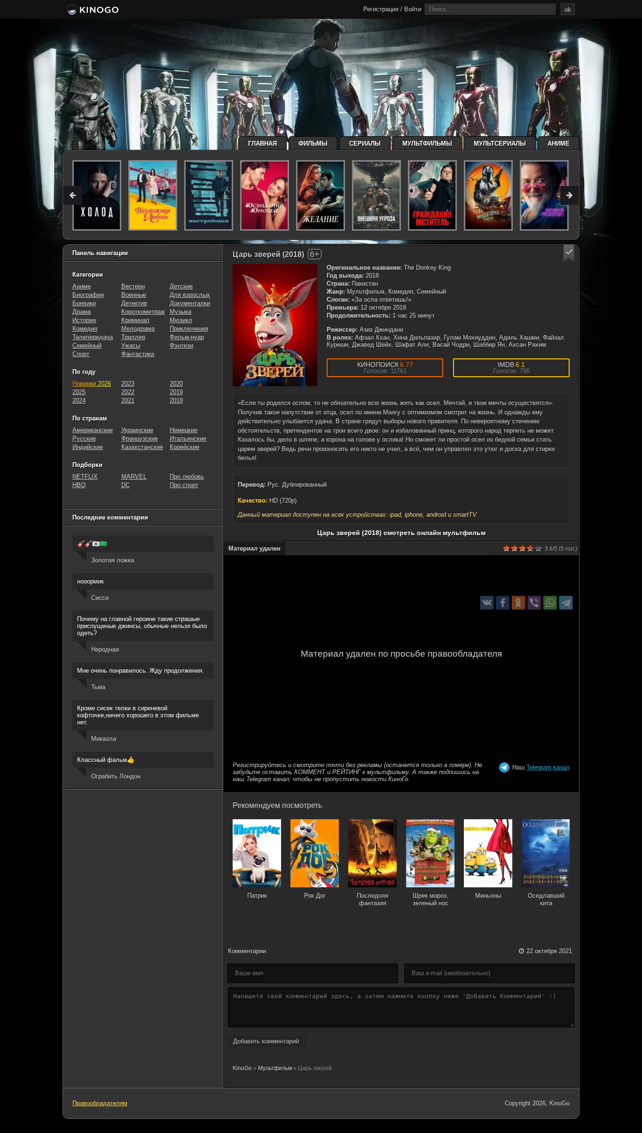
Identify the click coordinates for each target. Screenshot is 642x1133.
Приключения (189, 328)
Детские (181, 286)
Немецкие (183, 430)
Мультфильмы (427, 143)
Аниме (559, 143)
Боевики (84, 303)
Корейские (184, 446)
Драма (81, 311)
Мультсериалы (500, 143)
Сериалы (365, 143)
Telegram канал (548, 767)
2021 (127, 400)
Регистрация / (382, 9)
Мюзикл (181, 320)
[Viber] (534, 603)
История (84, 320)
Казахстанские (142, 446)
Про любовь (187, 476)
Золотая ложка (112, 560)
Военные (133, 294)
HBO (79, 485)
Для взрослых (190, 294)
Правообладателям (99, 1103)
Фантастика (137, 353)
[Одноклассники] (518, 603)
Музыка (180, 311)
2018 (176, 400)
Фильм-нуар (187, 337)
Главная (262, 143)
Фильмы (313, 143)
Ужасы (130, 345)
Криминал (135, 320)
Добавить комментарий (266, 1041)
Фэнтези (181, 345)
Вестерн (133, 286)
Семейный (87, 345)
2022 (127, 392)
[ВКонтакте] (487, 603)
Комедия (84, 328)
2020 (176, 383)
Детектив (134, 303)
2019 (176, 392)
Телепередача (92, 337)
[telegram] (566, 603)
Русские (84, 438)
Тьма (98, 687)
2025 (79, 392)
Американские (92, 430)
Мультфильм (275, 1068)
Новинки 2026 (91, 383)
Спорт (80, 353)
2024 (79, 400)
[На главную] (92, 10)
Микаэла (103, 738)
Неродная (105, 649)
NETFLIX (85, 476)
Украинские (137, 430)
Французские (139, 438)
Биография (88, 294)
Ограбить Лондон (116, 776)
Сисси (100, 597)
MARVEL (134, 476)
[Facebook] (502, 603)
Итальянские (188, 438)
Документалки (190, 303)
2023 (127, 383)
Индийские (87, 446)
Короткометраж (143, 311)
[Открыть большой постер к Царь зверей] (275, 325)
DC (125, 485)
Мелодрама (138, 328)
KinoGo (242, 1068)
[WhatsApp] (550, 603)
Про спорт (184, 485)
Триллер (133, 337)
